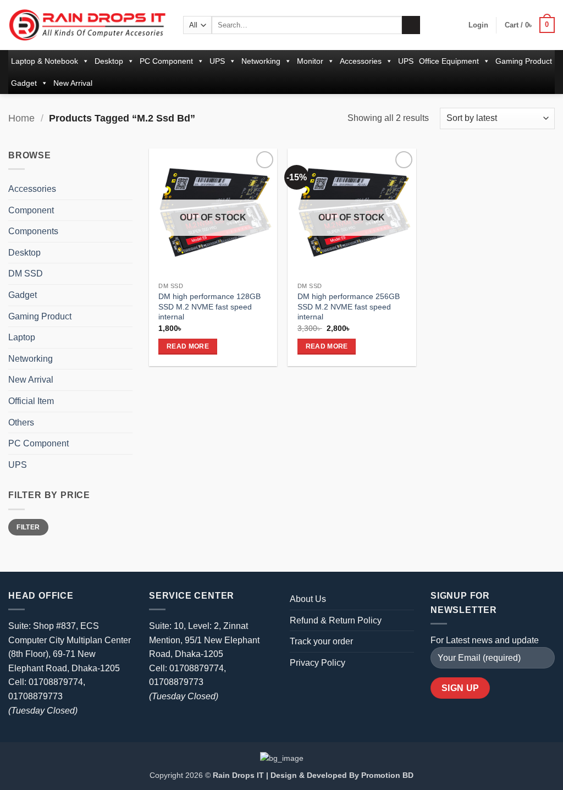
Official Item (31, 401)
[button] (478, 25)
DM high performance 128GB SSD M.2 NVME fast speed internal (209, 306)
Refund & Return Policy (336, 620)
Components (33, 231)
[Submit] (411, 25)
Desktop (109, 61)
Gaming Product (523, 61)
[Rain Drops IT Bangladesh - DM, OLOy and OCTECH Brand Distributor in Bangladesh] (87, 24)
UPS (217, 61)
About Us (308, 599)
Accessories (361, 61)
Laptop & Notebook (44, 61)
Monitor (310, 61)
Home (21, 118)
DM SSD (25, 273)
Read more (188, 346)
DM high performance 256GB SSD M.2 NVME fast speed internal (348, 306)
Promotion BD (387, 775)
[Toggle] (126, 189)
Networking (260, 61)
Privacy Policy (317, 662)
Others (21, 422)
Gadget (24, 83)
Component (31, 210)
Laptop (21, 337)
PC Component (166, 61)
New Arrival (72, 83)
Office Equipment (449, 61)
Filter (28, 527)
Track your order (321, 641)
